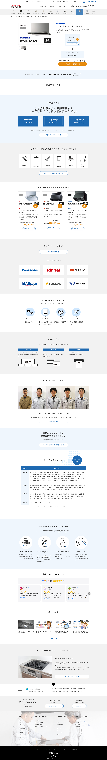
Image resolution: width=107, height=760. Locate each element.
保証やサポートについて (52, 135)
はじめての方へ (40, 2)
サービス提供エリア (39, 722)
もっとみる (52, 638)
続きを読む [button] (22, 597)
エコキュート (21, 724)
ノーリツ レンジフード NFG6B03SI (53, 211)
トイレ (20, 730)
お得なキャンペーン (63, 6)
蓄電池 (20, 722)
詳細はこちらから (28, 229)
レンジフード (16, 16)
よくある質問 (73, 2)
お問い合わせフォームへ (53, 706)
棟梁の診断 (43, 6)
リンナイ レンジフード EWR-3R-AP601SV (27, 211)
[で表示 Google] (21, 588)
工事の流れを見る (51, 2)
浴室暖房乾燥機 (22, 728)
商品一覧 (22, 16)
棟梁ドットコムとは (30, 2)
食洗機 (20, 737)
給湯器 (20, 726)
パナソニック (28, 16)
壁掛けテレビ (21, 720)
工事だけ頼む (52, 6)
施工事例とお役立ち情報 (62, 2)
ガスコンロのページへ (71, 676)
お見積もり (76, 719)
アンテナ (20, 719)
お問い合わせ (91, 2)
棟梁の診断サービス (78, 722)
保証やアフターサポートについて (41, 726)
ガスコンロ (21, 732)
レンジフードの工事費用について (52, 173)
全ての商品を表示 (52, 252)
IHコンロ (20, 734)
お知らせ (81, 2)
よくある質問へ (78, 706)
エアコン (20, 739)
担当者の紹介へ (52, 421)
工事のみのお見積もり (78, 720)
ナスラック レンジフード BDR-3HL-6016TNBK (77, 211)
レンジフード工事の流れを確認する (52, 445)
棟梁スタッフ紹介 (38, 724)
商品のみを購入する (72, 43)
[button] (18, 593)
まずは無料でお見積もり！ (71, 64)
